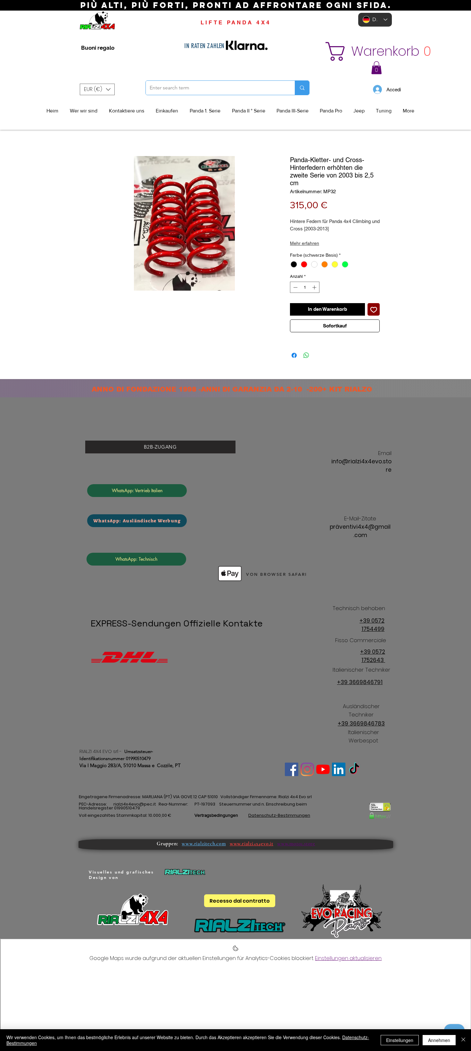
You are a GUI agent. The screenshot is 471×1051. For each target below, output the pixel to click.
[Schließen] (463, 1040)
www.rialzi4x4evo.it (251, 843)
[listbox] (97, 89)
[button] (372, 51)
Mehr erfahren (304, 243)
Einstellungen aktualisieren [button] (348, 958)
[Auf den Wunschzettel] (374, 309)
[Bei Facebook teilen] (294, 355)
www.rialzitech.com (204, 843)
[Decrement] (295, 287)
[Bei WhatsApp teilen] (306, 355)
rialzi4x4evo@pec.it (134, 804)
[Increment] (315, 287)
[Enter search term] (302, 88)
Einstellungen (399, 1040)
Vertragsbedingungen (216, 815)
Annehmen (439, 1040)
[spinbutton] (305, 287)
